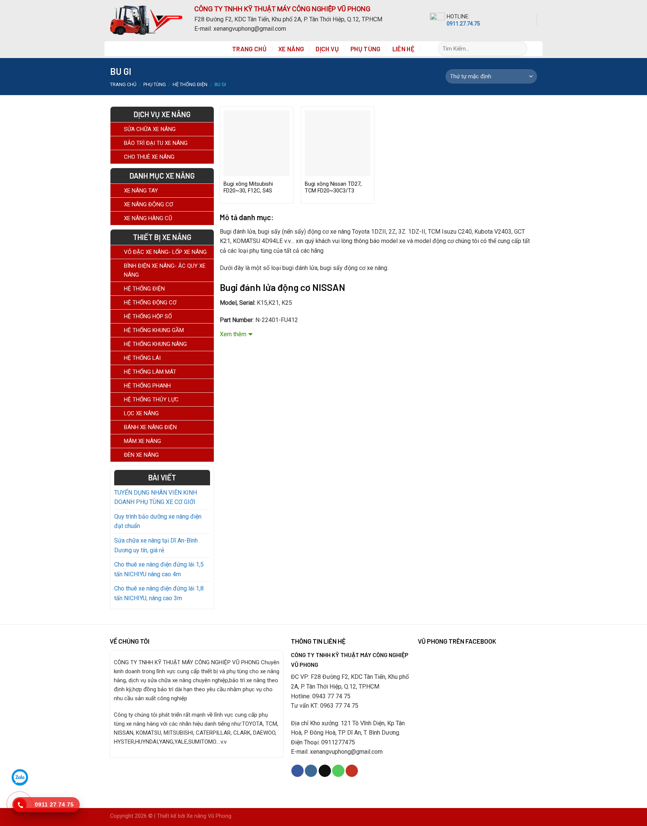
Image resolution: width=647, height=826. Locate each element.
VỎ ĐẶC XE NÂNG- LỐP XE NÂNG (165, 252)
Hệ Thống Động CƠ (150, 302)
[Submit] (524, 48)
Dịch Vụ (327, 48)
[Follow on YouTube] (352, 771)
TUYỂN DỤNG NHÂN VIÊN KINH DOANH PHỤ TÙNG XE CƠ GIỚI (155, 497)
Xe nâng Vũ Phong (208, 816)
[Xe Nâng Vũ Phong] (146, 19)
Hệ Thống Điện (190, 84)
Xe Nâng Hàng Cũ (148, 218)
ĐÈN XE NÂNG (141, 455)
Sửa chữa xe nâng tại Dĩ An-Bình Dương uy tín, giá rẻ (156, 545)
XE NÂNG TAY (141, 190)
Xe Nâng (291, 48)
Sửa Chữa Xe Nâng (150, 129)
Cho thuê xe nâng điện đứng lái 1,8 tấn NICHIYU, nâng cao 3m (159, 593)
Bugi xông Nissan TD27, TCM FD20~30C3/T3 (333, 187)
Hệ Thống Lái (142, 358)
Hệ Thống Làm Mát (150, 371)
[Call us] (338, 771)
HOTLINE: (458, 16)
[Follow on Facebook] (297, 771)
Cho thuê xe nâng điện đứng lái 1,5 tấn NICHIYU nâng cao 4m (159, 569)
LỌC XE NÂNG (141, 413)
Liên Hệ (403, 48)
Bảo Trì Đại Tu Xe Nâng (156, 143)
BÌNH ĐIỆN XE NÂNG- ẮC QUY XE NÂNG (165, 270)
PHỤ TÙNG (365, 48)
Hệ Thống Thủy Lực (151, 399)
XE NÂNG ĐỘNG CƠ (148, 204)
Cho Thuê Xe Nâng (149, 157)
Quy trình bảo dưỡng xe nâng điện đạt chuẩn (157, 521)
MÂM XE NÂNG (142, 441)
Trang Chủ (249, 48)
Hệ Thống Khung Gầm (154, 330)
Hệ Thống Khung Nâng (155, 344)
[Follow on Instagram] (311, 771)
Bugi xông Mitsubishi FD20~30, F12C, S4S (248, 187)
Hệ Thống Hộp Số (148, 316)
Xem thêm (233, 334)
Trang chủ (123, 84)
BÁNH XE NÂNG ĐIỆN (150, 427)
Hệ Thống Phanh (147, 385)
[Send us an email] (325, 771)
